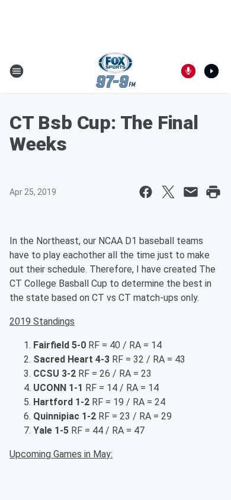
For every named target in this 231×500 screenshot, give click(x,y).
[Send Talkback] (188, 71)
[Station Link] (116, 71)
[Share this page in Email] (190, 192)
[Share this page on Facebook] (145, 192)
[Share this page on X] (168, 192)
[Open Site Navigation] (16, 71)
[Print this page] (213, 192)
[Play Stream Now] (211, 71)
